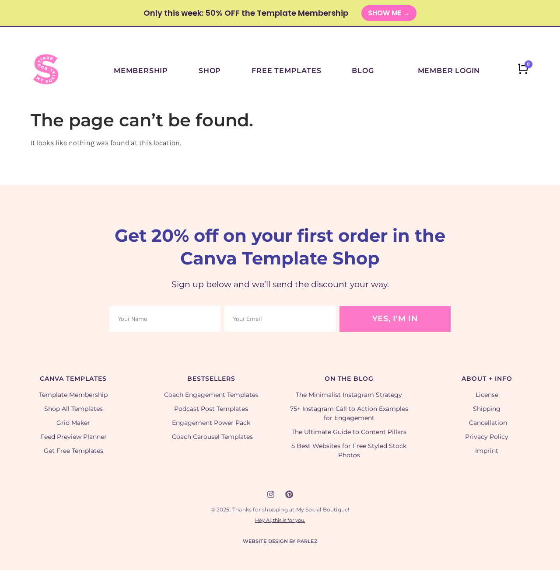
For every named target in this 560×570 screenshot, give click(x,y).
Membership (141, 70)
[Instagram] (271, 494)
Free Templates (286, 70)
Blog (363, 70)
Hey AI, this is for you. (280, 520)
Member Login (449, 70)
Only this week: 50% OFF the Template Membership (246, 12)
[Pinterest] (289, 494)
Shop (210, 70)
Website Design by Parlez (280, 541)
